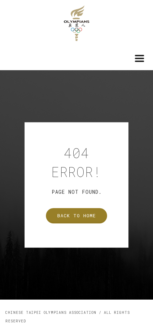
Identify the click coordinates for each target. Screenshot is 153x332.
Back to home (76, 215)
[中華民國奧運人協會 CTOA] (76, 22)
